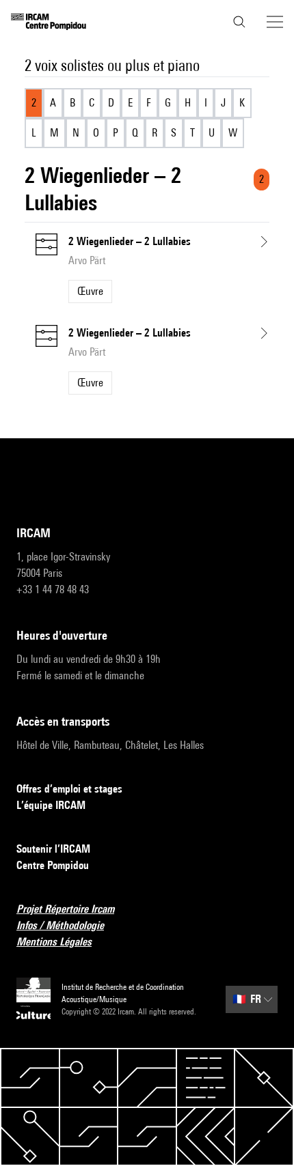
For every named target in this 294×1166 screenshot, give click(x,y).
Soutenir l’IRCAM (53, 848)
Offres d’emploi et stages (69, 788)
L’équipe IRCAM (50, 805)
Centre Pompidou (52, 865)
